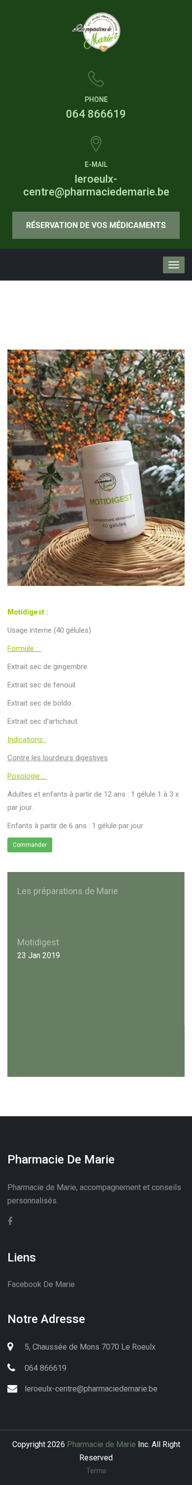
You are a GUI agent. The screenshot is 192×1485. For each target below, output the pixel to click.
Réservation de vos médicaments (96, 225)
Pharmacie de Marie (101, 1444)
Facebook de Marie (41, 1284)
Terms (96, 1471)
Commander (30, 844)
